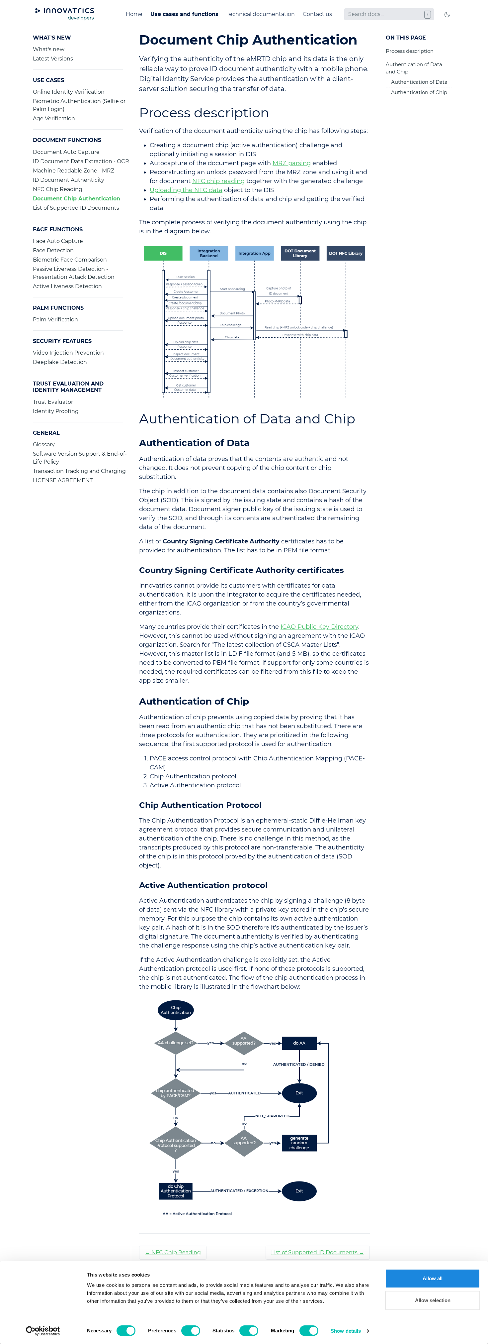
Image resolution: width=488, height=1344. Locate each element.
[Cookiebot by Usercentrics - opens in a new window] (43, 1331)
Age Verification (54, 118)
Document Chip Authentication (76, 198)
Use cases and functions (184, 14)
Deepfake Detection (60, 362)
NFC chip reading (218, 181)
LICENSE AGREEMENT (63, 480)
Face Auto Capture (58, 241)
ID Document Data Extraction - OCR (81, 161)
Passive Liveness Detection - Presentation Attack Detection (74, 273)
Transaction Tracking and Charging (79, 471)
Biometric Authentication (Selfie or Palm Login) (79, 105)
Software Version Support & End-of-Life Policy (80, 458)
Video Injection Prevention (68, 353)
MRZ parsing (292, 163)
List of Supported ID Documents (76, 208)
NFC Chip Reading (57, 189)
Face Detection (53, 250)
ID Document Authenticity (68, 180)
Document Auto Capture (66, 152)
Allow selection (432, 1300)
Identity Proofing (56, 411)
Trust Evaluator (53, 402)
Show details (346, 1331)
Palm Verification (55, 319)
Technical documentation (260, 14)
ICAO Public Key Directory (319, 626)
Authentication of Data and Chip (414, 68)
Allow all (433, 1278)
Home (134, 14)
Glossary (44, 444)
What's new (48, 49)
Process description (410, 51)
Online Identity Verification (69, 92)
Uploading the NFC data (186, 190)
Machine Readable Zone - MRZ (73, 171)
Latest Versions (53, 59)
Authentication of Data (419, 82)
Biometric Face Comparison (70, 260)
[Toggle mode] (447, 14)
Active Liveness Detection (67, 286)
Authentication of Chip (419, 92)
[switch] (190, 1330)
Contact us (317, 14)
